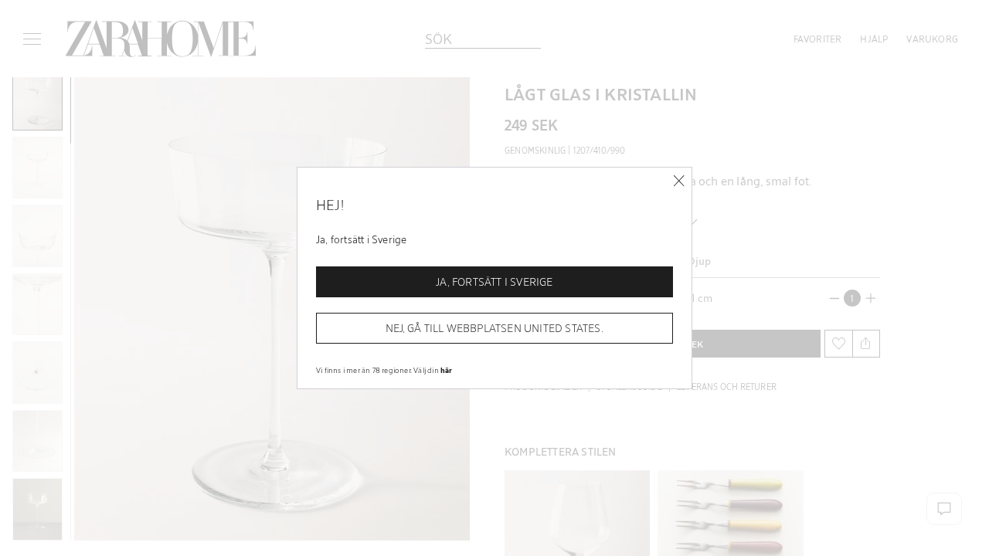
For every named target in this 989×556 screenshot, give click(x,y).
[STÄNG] (678, 181)
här (446, 370)
